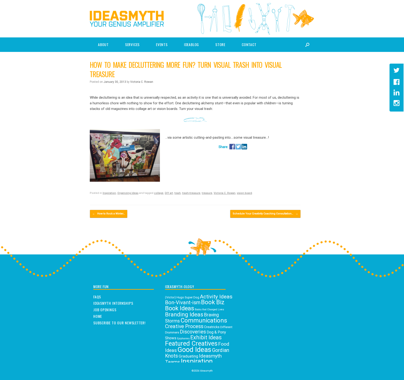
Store (220, 44)
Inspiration (109, 193)
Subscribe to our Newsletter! (119, 323)
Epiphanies (183, 338)
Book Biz (212, 302)
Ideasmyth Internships (113, 303)
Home (97, 316)
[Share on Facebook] (232, 146)
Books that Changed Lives (209, 309)
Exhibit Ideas (206, 337)
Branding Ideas (184, 314)
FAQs (97, 297)
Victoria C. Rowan (141, 81)
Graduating (188, 356)
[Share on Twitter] (238, 146)
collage (158, 193)
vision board (244, 193)
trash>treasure (191, 193)
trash (177, 193)
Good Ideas (194, 350)
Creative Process (184, 326)
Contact (249, 44)
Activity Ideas (216, 296)
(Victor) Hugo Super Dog (182, 297)
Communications (203, 320)
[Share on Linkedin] (244, 146)
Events (162, 44)
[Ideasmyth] (127, 19)
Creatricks (212, 327)
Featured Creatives (191, 343)
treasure (207, 193)
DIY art (169, 193)
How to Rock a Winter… (108, 213)
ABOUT (103, 44)
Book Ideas (179, 308)
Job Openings (104, 309)
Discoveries (193, 332)
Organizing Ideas (127, 193)
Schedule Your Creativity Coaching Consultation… (265, 213)
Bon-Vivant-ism (182, 302)
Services (132, 44)
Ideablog (191, 44)
